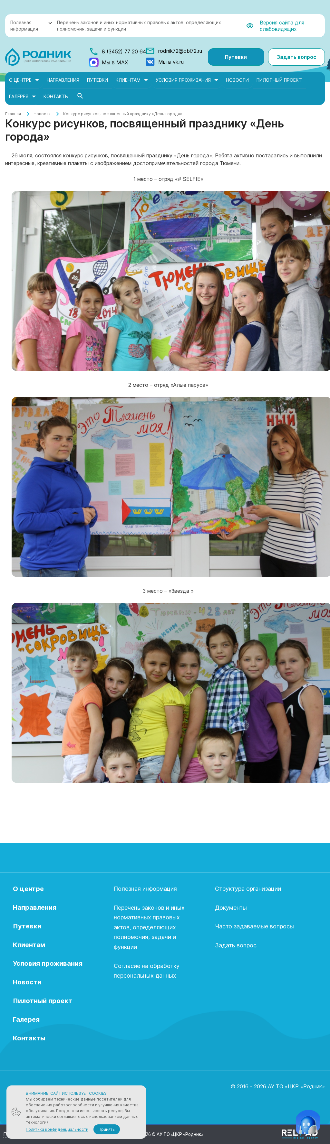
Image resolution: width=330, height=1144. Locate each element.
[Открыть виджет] (308, 1122)
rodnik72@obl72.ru (180, 51)
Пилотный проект (279, 80)
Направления (63, 80)
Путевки (236, 57)
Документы (231, 907)
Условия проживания (183, 80)
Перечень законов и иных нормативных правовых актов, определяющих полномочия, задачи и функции (139, 26)
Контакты (56, 96)
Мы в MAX (115, 62)
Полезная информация (24, 26)
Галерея (18, 96)
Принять (107, 1129)
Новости (237, 80)
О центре (20, 80)
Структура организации (248, 888)
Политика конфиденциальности (57, 1129)
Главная (13, 113)
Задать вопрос (296, 57)
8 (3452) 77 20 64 (124, 51)
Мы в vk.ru (171, 62)
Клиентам (128, 80)
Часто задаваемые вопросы (254, 926)
